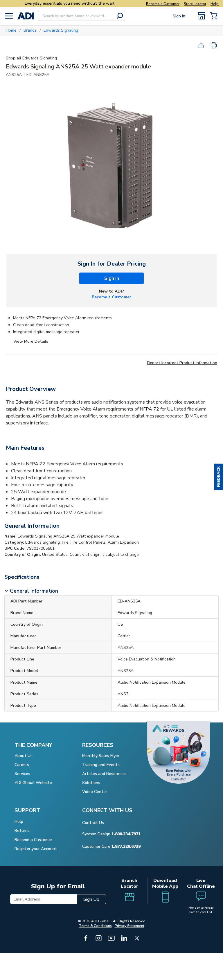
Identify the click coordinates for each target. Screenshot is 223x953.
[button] (218, 477)
